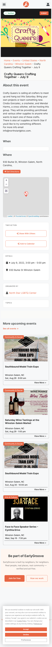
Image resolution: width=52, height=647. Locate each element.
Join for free (15, 578)
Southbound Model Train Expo (22, 366)
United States (29, 60)
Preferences (26, 640)
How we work (36, 578)
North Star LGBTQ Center (22, 293)
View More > (40, 382)
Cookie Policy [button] (21, 621)
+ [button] (6, 180)
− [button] (6, 184)
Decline (26, 635)
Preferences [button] (38, 624)
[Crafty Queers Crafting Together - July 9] (26, 194)
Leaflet (10, 216)
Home (7, 60)
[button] (4, 4)
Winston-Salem (23, 64)
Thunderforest (21, 216)
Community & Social (13, 337)
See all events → (11, 328)
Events (16, 60)
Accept (26, 629)
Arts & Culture (11, 497)
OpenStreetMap (33, 216)
